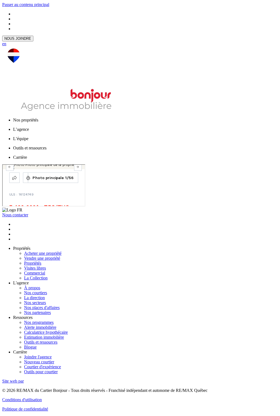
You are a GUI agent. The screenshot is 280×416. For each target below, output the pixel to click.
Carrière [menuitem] (20, 157)
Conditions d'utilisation (22, 399)
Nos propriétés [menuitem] (25, 120)
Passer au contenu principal (25, 4)
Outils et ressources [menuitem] (29, 148)
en (4, 43)
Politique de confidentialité (25, 409)
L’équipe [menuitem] (20, 138)
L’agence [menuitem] (21, 129)
